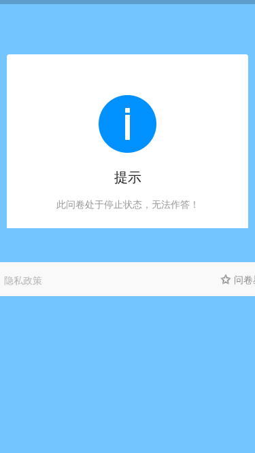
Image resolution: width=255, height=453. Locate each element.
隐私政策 (23, 280)
